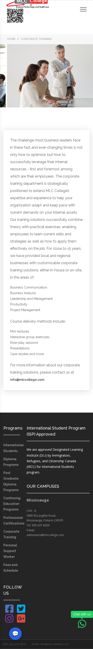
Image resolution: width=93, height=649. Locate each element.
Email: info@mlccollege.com (50, 644)
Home (11, 39)
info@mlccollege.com (27, 379)
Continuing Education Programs (12, 503)
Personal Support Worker (10, 550)
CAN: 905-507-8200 (14, 644)
